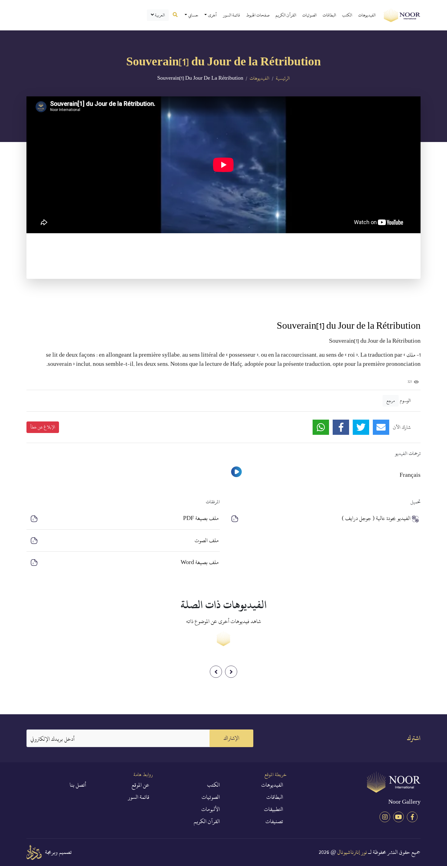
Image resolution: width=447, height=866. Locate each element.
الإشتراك (231, 738)
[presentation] (216, 672)
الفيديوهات (367, 15)
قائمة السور (231, 15)
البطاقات (329, 15)
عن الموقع (140, 785)
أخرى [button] (212, 15)
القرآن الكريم (285, 15)
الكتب (347, 15)
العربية (159, 15)
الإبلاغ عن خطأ (42, 427)
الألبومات (210, 809)
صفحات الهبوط (257, 15)
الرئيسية (283, 78)
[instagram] (384, 817)
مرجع (390, 401)
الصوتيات (309, 15)
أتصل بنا (78, 785)
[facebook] (412, 817)
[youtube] (398, 817)
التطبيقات (273, 809)
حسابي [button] (193, 15)
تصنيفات (274, 821)
